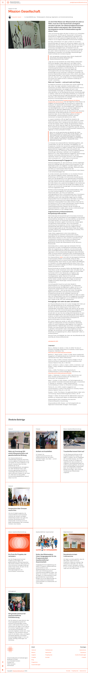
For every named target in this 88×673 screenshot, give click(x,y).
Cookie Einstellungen (80, 654)
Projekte (33, 657)
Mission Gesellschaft (76, 112)
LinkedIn (84, 657)
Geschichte (48, 652)
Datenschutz (82, 650)
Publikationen (49, 650)
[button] (2, 2)
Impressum (83, 652)
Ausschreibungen (35, 664)
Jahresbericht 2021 (53, 341)
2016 (61, 257)
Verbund (33, 650)
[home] (12, 2)
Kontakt (47, 657)
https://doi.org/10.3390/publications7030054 (59, 352)
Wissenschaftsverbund (18, 670)
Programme (34, 662)
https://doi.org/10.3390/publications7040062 (59, 373)
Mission (33, 652)
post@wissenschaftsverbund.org (78, 2)
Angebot (33, 654)
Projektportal (48, 654)
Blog (32, 659)
